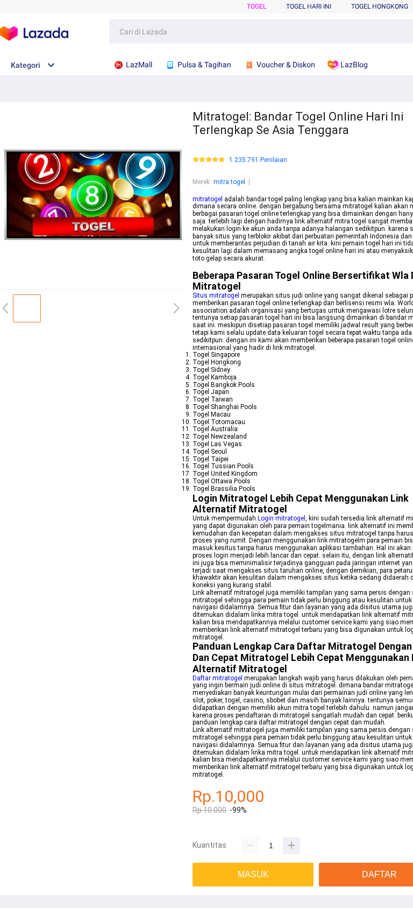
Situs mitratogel (216, 295)
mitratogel (208, 199)
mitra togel (229, 182)
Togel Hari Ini (308, 6)
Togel (256, 6)
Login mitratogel (281, 518)
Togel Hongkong (379, 6)
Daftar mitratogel (218, 678)
